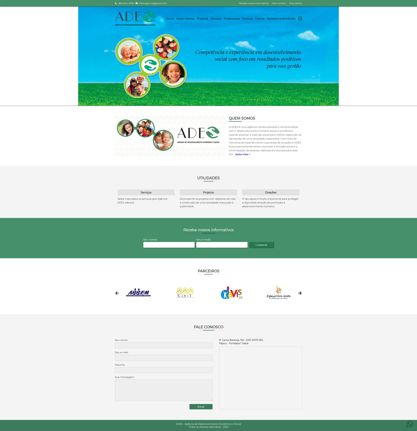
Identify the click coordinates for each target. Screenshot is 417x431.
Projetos (202, 18)
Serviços (215, 18)
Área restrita (295, 3)
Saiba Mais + (242, 154)
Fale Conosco (279, 3)
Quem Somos (185, 18)
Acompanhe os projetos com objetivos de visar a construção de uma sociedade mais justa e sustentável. (208, 202)
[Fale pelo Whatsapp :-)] (410, 425)
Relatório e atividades (281, 18)
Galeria (260, 18)
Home (170, 18)
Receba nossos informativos (253, 3)
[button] (117, 293)
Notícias (247, 18)
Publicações (232, 18)
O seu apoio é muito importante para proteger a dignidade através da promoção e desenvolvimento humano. (270, 202)
